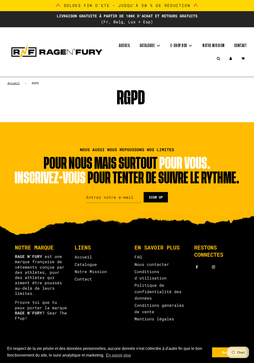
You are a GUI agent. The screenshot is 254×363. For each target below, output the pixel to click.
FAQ (138, 256)
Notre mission (213, 45)
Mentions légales (154, 318)
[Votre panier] (243, 58)
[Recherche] (218, 58)
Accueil (124, 45)
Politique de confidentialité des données (158, 291)
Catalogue (86, 264)
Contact (240, 45)
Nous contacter (151, 264)
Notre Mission (91, 271)
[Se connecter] (230, 58)
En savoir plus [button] (118, 355)
